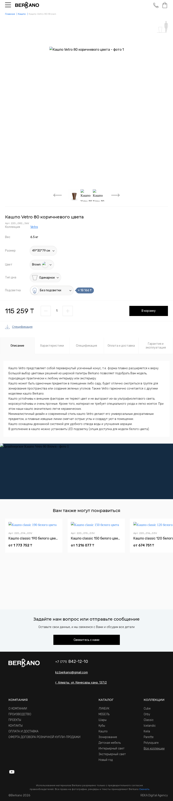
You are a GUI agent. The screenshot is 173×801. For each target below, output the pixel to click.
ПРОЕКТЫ (14, 720)
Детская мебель (110, 743)
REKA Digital (154, 795)
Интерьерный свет (111, 748)
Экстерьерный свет (112, 754)
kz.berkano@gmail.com (71, 672)
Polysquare (151, 743)
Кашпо (103, 731)
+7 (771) (71, 661)
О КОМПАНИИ (17, 708)
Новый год (106, 760)
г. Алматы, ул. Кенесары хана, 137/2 (81, 682)
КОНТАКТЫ (15, 725)
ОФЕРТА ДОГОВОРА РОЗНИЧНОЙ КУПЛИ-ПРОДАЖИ (44, 737)
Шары (103, 720)
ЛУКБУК (104, 708)
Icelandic (150, 725)
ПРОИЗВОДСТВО (19, 714)
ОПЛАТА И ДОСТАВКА (23, 731)
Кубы (102, 725)
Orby (147, 714)
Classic (149, 720)
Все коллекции (154, 748)
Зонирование (108, 737)
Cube (147, 708)
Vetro (34, 227)
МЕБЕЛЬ (104, 714)
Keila (147, 731)
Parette (149, 737)
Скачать (144, 789)
